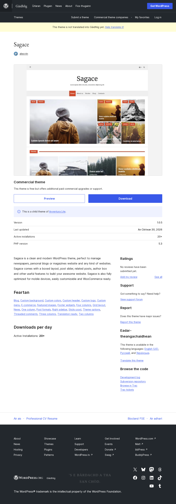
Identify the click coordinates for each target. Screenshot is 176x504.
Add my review (128, 276)
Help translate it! (114, 27)
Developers (81, 449)
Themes (18, 17)
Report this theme (130, 322)
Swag (109, 454)
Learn (78, 438)
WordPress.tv (84, 454)
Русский (125, 352)
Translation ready (67, 313)
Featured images (46, 305)
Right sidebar (59, 309)
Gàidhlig (51, 478)
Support (79, 444)
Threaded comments (26, 313)
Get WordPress (159, 5)
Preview (49, 198)
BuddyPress (143, 454)
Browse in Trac (128, 385)
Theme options (91, 309)
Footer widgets (66, 305)
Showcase (50, 438)
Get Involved (112, 438)
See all (158, 276)
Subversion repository (133, 381)
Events (109, 444)
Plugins (48, 449)
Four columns (83, 305)
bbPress (141, 449)
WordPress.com (145, 438)
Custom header (71, 300)
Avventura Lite (57, 211)
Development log (130, 377)
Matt (139, 444)
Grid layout (99, 305)
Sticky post (75, 309)
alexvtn (24, 53)
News (17, 309)
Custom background (31, 300)
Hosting (18, 449)
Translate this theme (132, 360)
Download (125, 198)
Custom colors (53, 300)
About (17, 438)
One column (28, 309)
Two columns (86, 313)
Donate (110, 449)
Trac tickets (127, 389)
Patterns (49, 454)
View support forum (131, 299)
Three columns (47, 313)
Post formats (43, 309)
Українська (142, 352)
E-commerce (28, 305)
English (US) (151, 348)
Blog (16, 300)
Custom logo (88, 300)
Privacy (18, 454)
